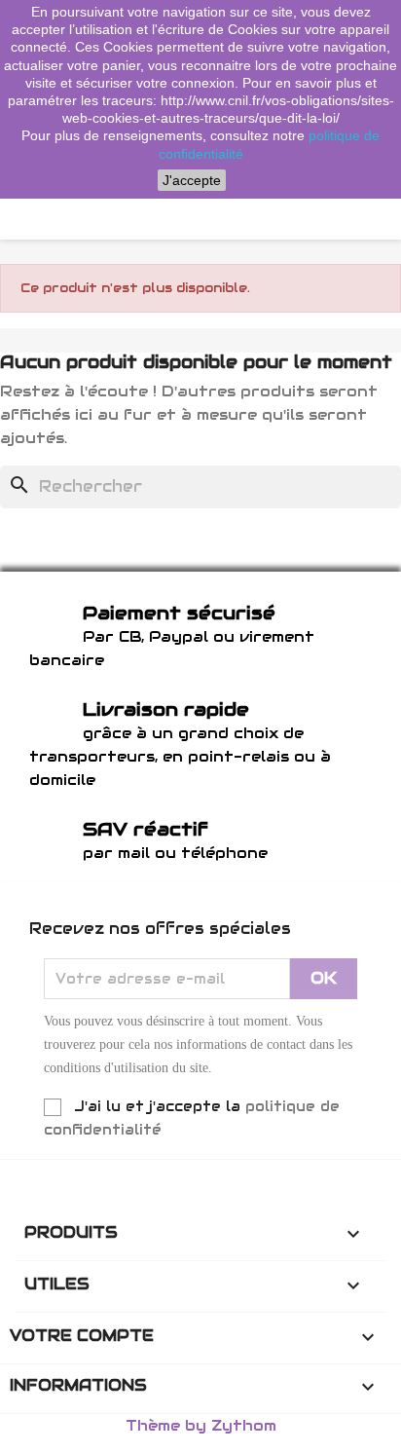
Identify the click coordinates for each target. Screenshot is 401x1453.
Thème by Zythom (201, 1425)
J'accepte (192, 180)
